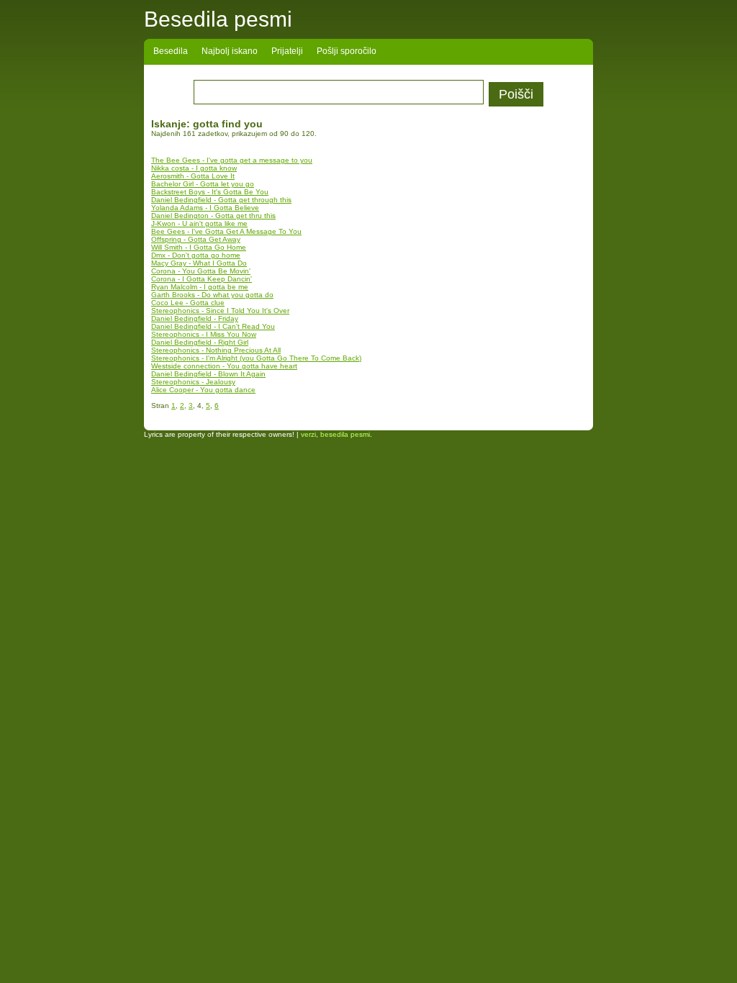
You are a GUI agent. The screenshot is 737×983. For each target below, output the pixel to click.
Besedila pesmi (218, 19)
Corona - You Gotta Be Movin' (200, 271)
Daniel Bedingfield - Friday (194, 318)
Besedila (170, 51)
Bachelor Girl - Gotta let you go (202, 184)
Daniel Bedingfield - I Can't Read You (213, 326)
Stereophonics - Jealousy (193, 382)
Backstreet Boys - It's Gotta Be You (209, 192)
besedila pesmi (345, 434)
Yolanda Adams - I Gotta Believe (205, 208)
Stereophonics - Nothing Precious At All (216, 350)
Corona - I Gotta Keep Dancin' (201, 279)
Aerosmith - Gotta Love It (193, 176)
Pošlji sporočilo (346, 51)
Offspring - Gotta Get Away (195, 239)
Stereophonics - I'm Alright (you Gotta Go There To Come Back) (256, 358)
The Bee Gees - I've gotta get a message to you (231, 160)
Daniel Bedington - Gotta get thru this (213, 215)
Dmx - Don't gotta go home (195, 255)
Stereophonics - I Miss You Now (203, 334)
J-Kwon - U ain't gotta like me (199, 223)
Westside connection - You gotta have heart (224, 366)
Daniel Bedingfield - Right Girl (199, 342)
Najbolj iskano (230, 51)
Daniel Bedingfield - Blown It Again (208, 374)
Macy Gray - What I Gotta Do (199, 263)
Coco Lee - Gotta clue (188, 303)
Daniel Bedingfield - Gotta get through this (221, 200)
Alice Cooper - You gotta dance (203, 390)
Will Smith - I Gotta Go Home (198, 247)
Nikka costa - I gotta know (194, 168)
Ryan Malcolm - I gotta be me (199, 287)
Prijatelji (287, 51)
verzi (308, 434)
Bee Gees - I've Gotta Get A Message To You (226, 231)
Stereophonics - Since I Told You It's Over (220, 310)
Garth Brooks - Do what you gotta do (212, 295)
